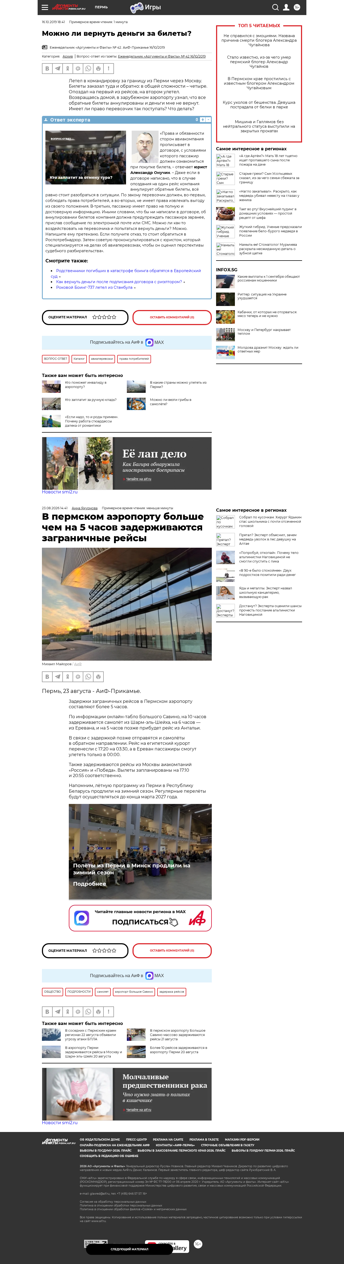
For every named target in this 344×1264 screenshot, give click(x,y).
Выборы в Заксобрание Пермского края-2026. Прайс (181, 1150)
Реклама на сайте (168, 1139)
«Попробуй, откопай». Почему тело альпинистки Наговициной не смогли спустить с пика (269, 557)
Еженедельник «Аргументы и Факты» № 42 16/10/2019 (162, 56)
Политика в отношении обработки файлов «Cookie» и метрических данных (133, 1209)
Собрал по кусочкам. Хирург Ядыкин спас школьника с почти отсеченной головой (270, 521)
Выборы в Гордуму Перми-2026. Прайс (263, 1150)
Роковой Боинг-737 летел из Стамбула (94, 287)
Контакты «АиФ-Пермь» (175, 1145)
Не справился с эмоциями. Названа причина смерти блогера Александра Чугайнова (259, 40)
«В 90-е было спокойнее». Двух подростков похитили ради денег (267, 572)
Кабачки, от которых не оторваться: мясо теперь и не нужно (267, 314)
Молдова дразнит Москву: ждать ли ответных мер (268, 349)
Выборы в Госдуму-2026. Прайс (105, 1150)
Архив (68, 56)
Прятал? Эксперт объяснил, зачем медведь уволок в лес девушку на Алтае (267, 539)
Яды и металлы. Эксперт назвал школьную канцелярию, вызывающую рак (265, 592)
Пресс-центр (136, 1139)
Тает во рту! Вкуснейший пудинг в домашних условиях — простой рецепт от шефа (267, 213)
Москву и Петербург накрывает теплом (264, 332)
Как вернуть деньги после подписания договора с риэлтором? (119, 281)
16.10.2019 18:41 (53, 22)
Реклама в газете (204, 1139)
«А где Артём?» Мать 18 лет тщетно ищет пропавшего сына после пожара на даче (268, 160)
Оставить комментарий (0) (172, 317)
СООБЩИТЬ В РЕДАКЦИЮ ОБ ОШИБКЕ (109, 1156)
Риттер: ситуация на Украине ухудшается (262, 296)
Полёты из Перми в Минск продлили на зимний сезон (131, 869)
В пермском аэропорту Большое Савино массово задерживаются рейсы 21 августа (177, 1034)
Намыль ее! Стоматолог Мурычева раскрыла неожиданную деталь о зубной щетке (268, 249)
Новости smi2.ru (60, 491)
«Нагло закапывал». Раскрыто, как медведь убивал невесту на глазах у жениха (269, 195)
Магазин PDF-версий (242, 1139)
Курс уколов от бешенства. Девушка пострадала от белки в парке (259, 104)
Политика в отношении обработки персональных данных (121, 1205)
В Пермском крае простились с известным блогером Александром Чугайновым (259, 83)
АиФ (78, 664)
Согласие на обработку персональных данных (113, 1202)
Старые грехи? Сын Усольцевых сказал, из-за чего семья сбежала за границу (269, 178)
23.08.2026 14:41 (54, 508)
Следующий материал (129, 1249)
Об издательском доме (100, 1139)
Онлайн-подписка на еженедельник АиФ (115, 1145)
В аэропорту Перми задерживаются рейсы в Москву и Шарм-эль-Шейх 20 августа (93, 1052)
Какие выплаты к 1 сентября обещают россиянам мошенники (269, 278)
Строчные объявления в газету (227, 1145)
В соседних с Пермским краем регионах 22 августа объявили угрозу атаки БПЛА (90, 1034)
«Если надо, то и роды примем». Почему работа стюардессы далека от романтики (92, 421)
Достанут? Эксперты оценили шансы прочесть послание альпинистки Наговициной (270, 610)
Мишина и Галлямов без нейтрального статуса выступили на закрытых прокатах (259, 126)
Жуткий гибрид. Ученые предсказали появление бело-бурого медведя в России (270, 231)
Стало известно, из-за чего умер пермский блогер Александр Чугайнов (259, 62)
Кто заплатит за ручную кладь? (91, 400)
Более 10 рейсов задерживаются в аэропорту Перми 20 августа (178, 1050)
